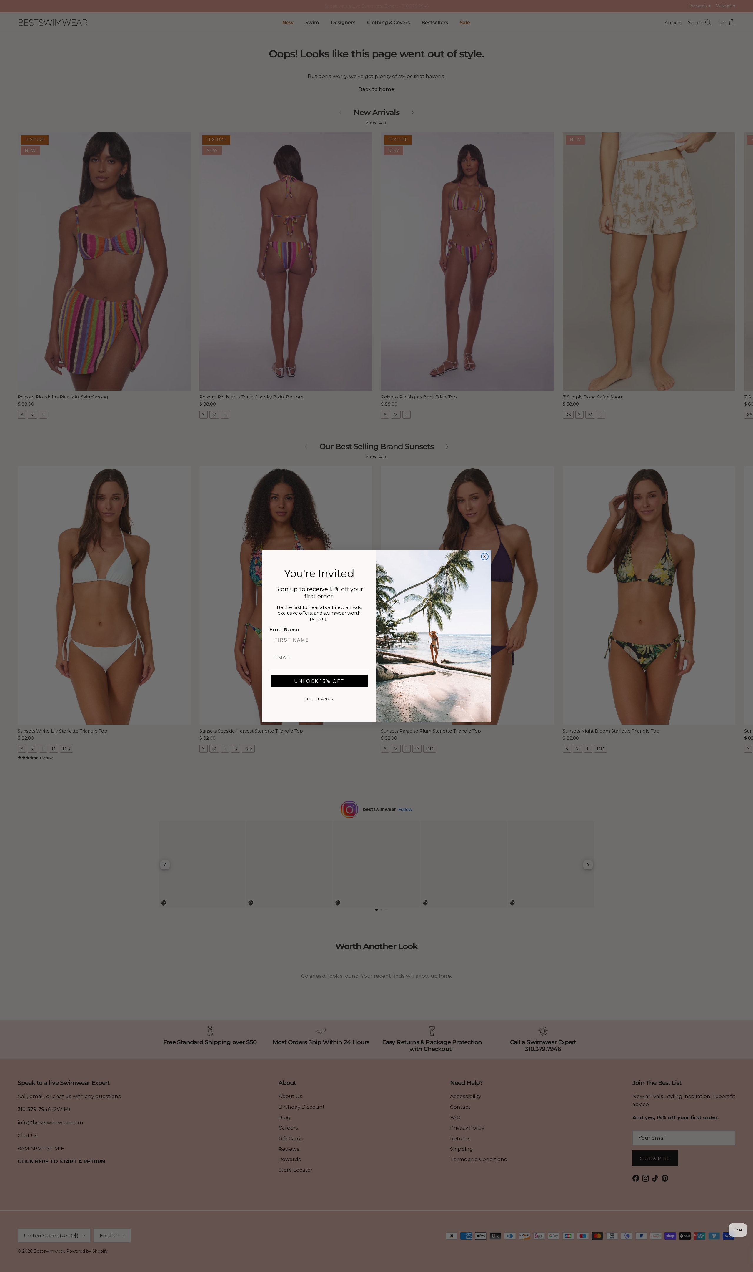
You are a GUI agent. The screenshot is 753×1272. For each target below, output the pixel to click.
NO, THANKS (319, 699)
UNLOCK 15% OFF (319, 681)
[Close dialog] (484, 556)
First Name (284, 629)
